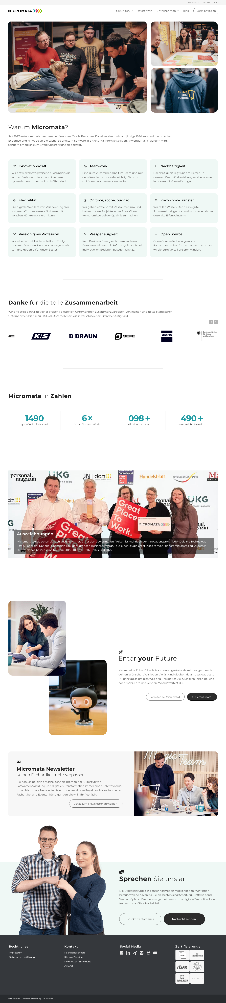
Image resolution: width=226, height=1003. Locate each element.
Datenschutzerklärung (22, 957)
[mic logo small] (25, 11)
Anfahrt (68, 965)
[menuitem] (194, 2)
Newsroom (193, 2)
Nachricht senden (74, 952)
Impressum (15, 952)
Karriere (206, 2)
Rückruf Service (73, 957)
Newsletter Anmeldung (77, 961)
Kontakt (218, 2)
